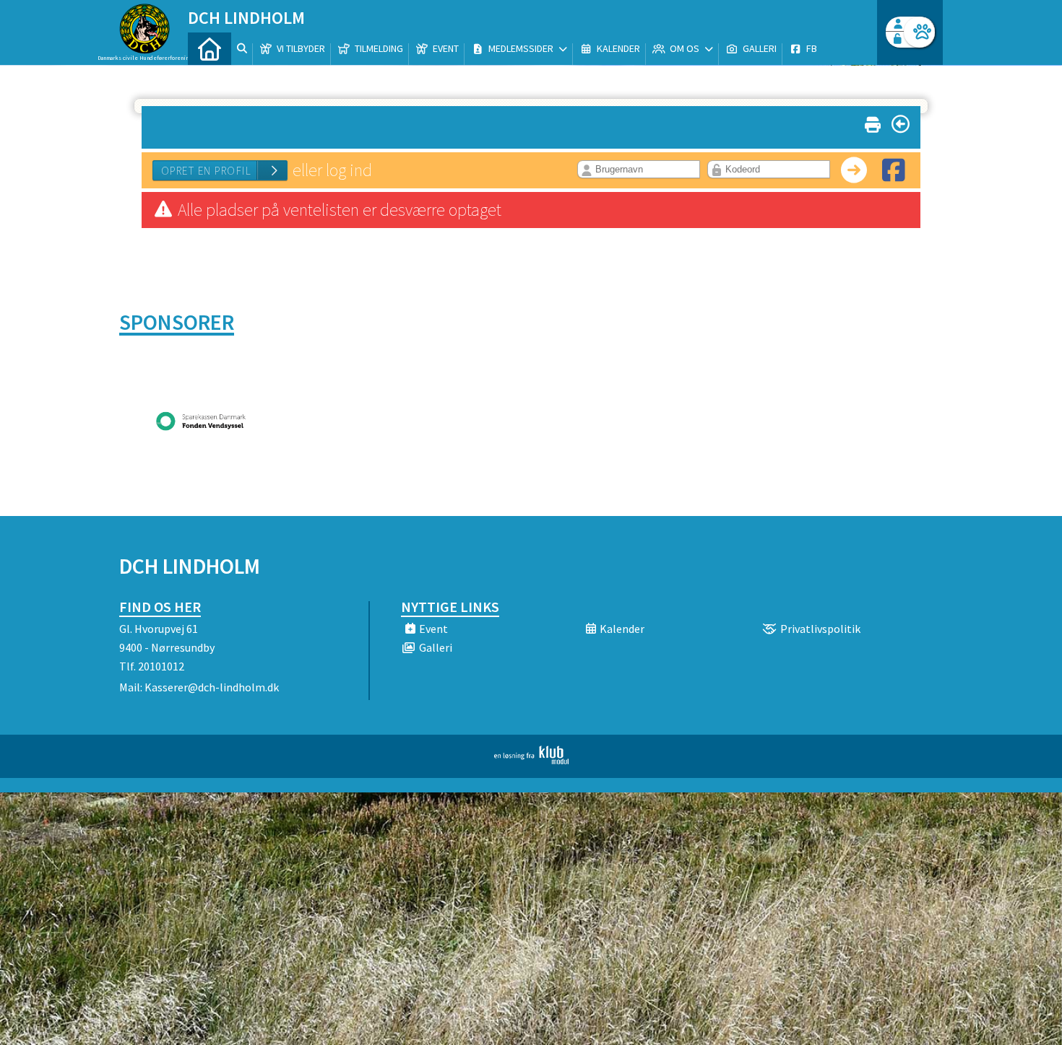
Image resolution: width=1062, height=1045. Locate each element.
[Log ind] (919, 32)
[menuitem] (209, 48)
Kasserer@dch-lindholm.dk (211, 687)
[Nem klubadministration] (531, 760)
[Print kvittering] (873, 121)
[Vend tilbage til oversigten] (901, 124)
